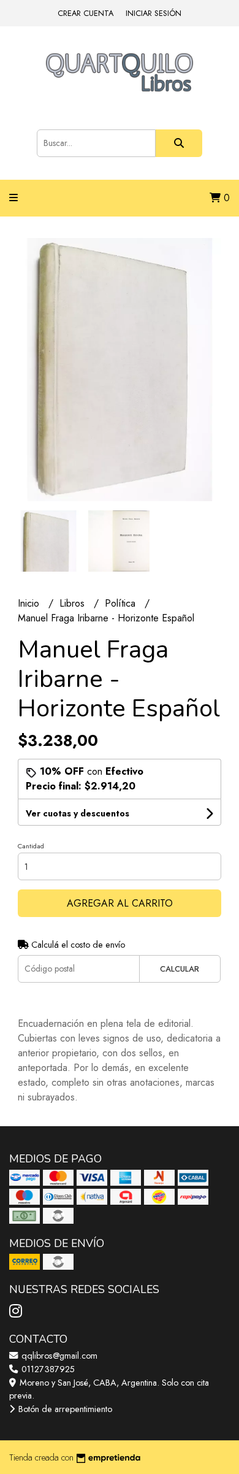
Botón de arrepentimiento (64, 1409)
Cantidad (31, 846)
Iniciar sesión (153, 13)
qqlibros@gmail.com (58, 1355)
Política (121, 603)
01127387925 (47, 1369)
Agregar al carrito (120, 903)
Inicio (30, 603)
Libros (73, 603)
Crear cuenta (85, 13)
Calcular (179, 969)
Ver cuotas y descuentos (77, 813)
